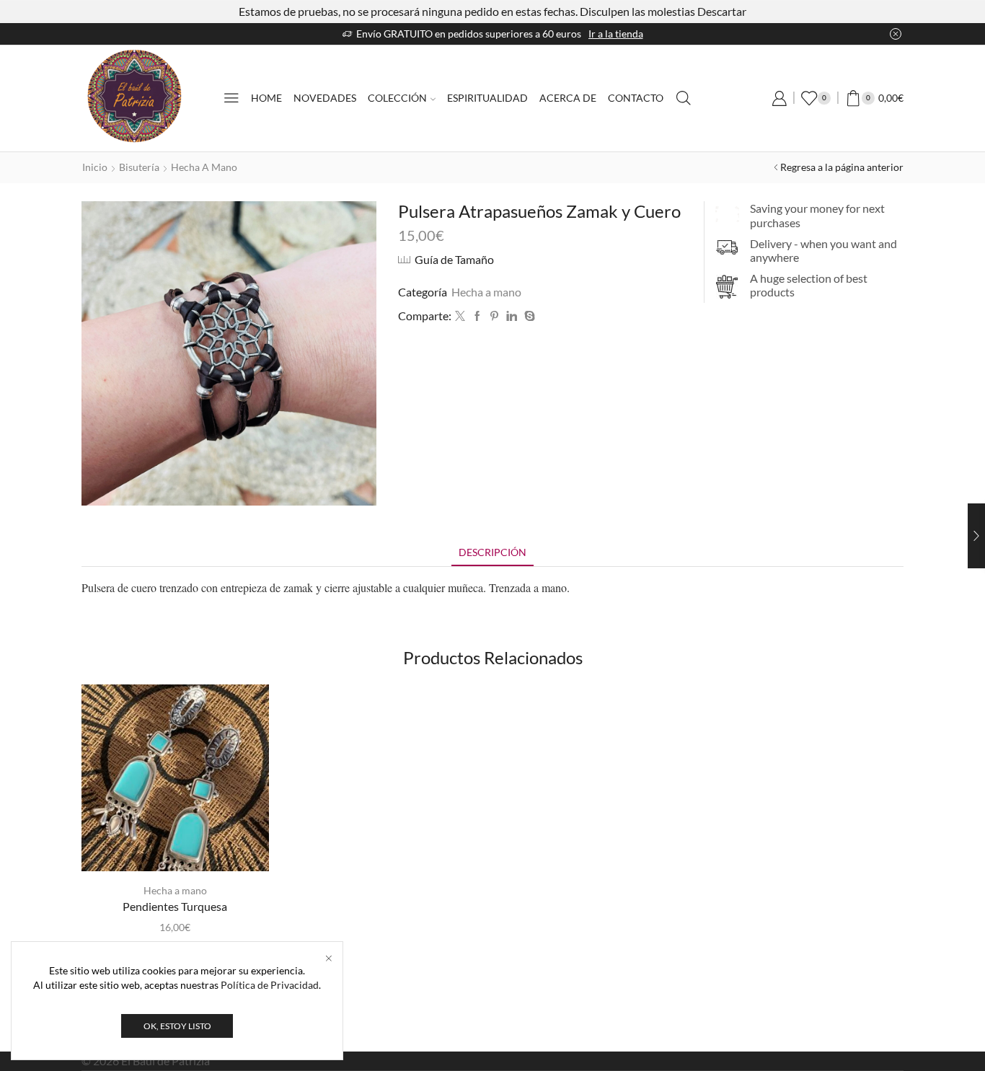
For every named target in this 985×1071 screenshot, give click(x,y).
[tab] (492, 552)
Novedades (324, 98)
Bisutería (139, 167)
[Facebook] (477, 316)
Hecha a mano (204, 167)
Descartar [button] (721, 11)
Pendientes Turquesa (175, 906)
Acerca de (567, 98)
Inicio (94, 167)
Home (266, 98)
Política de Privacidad (270, 985)
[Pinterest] (494, 316)
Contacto (635, 98)
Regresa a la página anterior (842, 167)
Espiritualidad (487, 98)
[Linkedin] (512, 316)
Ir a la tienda (615, 33)
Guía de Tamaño (454, 259)
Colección (397, 98)
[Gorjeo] (460, 316)
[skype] (528, 316)
